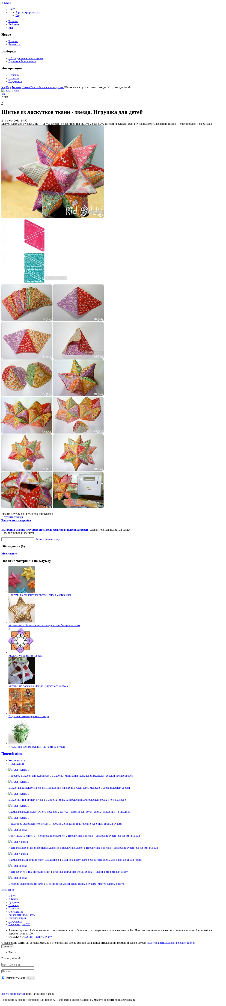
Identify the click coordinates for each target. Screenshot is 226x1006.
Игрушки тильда (12, 516)
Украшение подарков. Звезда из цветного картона (38, 685)
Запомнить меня (15, 977)
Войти (12, 895)
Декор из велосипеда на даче (25, 883)
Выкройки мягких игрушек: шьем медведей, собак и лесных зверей (44, 529)
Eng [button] (18, 15)
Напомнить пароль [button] (42, 993)
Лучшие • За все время (22, 61)
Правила (13, 78)
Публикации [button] (16, 763)
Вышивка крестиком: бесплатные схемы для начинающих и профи (102, 859)
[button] (12, 8)
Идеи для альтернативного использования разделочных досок (45, 847)
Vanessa (23, 841)
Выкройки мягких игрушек (47, 87)
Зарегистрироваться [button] (28, 12)
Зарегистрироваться (13, 993)
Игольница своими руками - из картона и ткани (37, 746)
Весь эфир (7, 889)
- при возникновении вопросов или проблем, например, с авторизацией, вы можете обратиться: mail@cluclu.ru (68, 999)
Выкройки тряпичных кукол (25, 799)
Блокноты (14, 44)
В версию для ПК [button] (19, 924)
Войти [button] (12, 952)
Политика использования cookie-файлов (171, 942)
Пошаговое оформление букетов (28, 823)
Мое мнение (9, 553)
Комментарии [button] (16, 760)
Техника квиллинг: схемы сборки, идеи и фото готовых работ (90, 871)
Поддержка (15, 81)
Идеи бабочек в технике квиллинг (29, 871)
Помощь (13, 74)
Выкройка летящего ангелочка (27, 787)
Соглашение (15, 911)
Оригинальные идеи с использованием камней (36, 835)
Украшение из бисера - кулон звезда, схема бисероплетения (44, 625)
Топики (13, 21)
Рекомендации (17, 917)
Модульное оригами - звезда (25, 655)
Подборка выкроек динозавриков (28, 775)
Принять (7, 946)
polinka (22, 829)
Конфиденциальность (21, 914)
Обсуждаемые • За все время (25, 58)
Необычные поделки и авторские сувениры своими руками (86, 823)
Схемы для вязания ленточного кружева (32, 811)
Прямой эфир (11, 753)
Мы (10, 27)
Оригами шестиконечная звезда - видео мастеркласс (39, 594)
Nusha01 (23, 769)
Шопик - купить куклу (38, 936)
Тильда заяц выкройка (16, 520)
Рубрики (13, 24)
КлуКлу (6, 2)
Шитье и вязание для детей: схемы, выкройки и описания (95, 811)
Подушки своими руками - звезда (28, 716)
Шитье (26, 87)
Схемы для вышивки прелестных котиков (33, 859)
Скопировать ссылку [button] (47, 539)
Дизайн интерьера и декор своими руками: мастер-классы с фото (85, 883)
